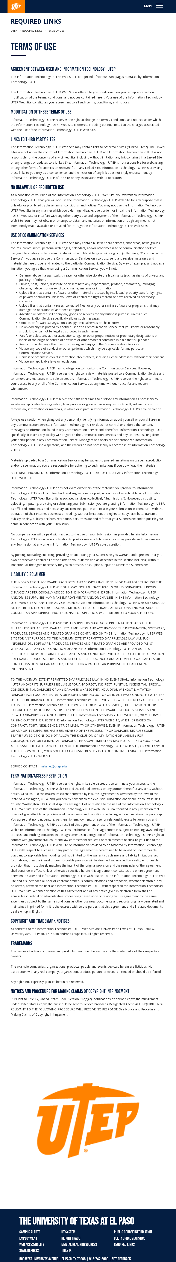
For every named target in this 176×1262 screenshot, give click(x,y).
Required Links (36, 21)
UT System (68, 1232)
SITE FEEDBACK (121, 1259)
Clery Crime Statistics (129, 1238)
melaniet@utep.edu (53, 766)
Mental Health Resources (79, 1244)
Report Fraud (70, 1238)
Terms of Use (55, 30)
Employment (28, 1238)
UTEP (14, 30)
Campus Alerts (29, 1232)
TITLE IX (66, 1250)
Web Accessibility (31, 1244)
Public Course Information (133, 1232)
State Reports (29, 1250)
